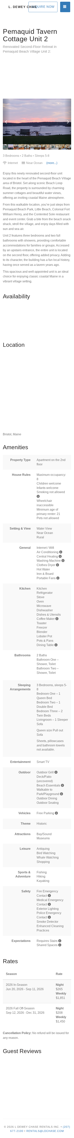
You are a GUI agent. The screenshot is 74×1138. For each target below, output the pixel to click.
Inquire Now (42, 6)
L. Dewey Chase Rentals (23, 7)
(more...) (51, 163)
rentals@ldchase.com (45, 1130)
